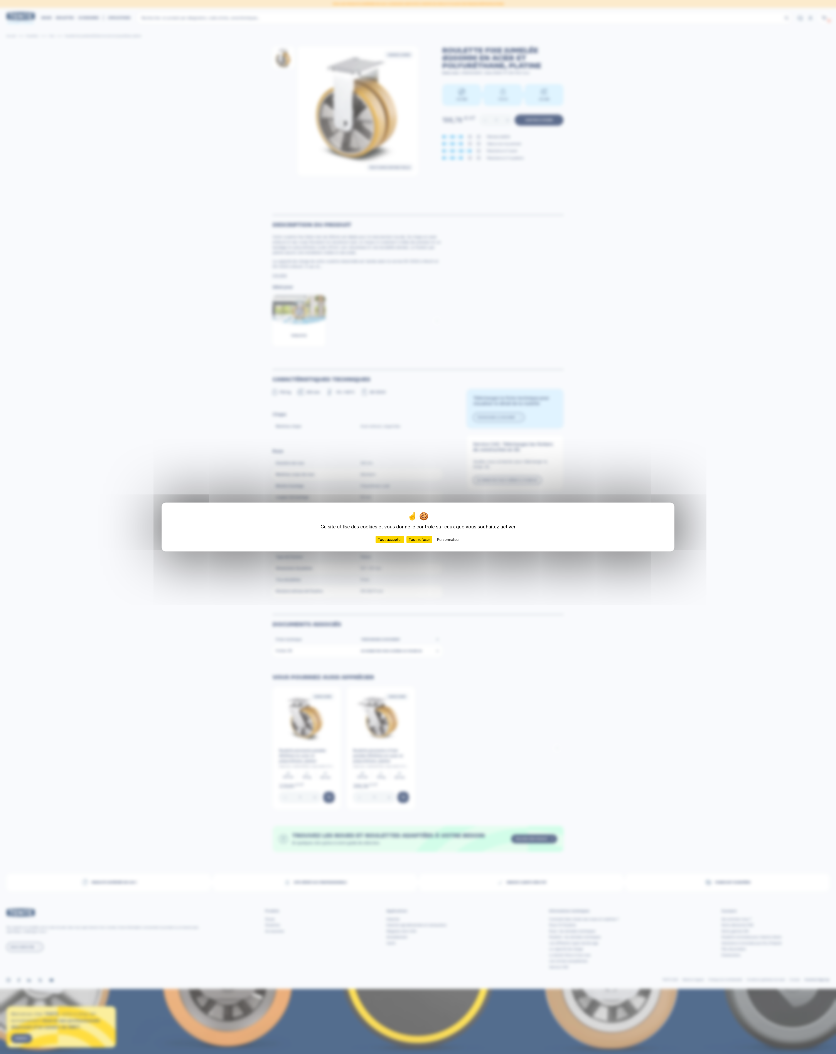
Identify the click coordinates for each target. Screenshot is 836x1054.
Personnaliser (448, 539)
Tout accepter (390, 539)
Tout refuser (419, 539)
